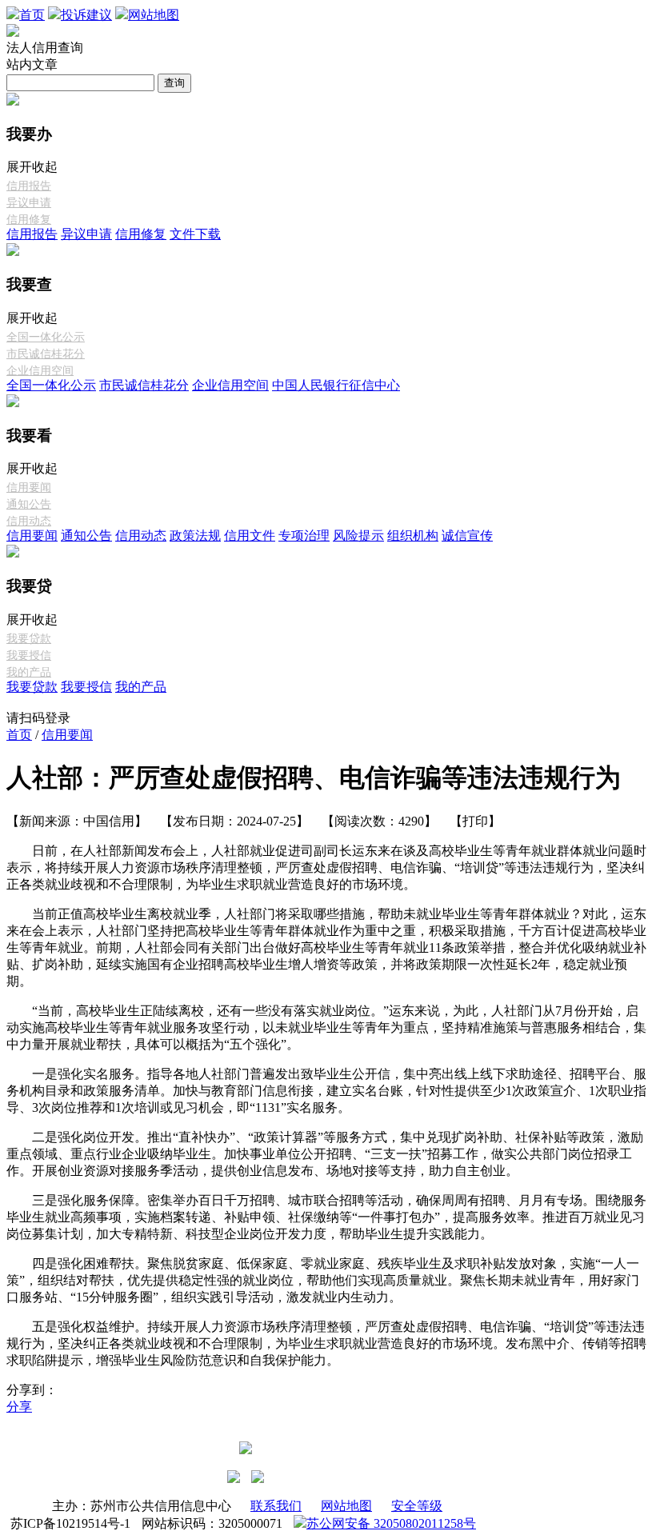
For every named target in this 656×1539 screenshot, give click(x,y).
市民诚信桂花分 (45, 354)
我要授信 (28, 656)
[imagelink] (233, 1476)
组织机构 (412, 535)
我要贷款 (28, 639)
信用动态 (28, 521)
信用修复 (28, 220)
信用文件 (249, 535)
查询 (174, 83)
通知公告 (28, 504)
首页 (19, 735)
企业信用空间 (40, 371)
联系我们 (276, 1506)
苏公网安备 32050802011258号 (391, 1523)
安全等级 (416, 1506)
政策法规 (195, 535)
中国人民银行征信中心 (336, 385)
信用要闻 (28, 488)
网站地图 (346, 1506)
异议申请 (28, 203)
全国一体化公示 (45, 337)
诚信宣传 (467, 535)
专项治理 (304, 535)
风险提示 (358, 535)
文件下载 (195, 234)
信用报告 (28, 186)
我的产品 (28, 672)
